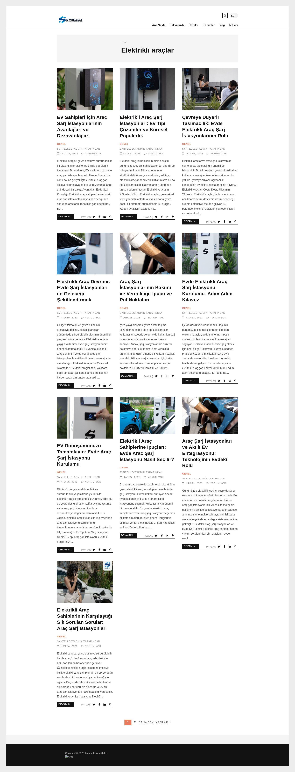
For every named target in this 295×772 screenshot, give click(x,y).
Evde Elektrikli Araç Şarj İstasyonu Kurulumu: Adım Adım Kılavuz (210, 253)
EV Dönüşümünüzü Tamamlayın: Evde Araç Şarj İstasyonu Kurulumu (85, 418)
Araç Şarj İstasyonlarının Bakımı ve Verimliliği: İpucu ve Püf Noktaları (147, 253)
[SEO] (69, 757)
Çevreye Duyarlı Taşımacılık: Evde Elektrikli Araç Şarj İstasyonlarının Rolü (210, 89)
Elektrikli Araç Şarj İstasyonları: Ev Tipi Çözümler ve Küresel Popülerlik (147, 89)
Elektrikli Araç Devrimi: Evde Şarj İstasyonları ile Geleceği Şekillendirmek (85, 253)
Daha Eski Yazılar (153, 722)
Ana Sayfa (158, 25)
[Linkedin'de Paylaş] (105, 217)
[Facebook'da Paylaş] (99, 217)
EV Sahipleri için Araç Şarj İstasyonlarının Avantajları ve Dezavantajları (85, 89)
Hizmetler (208, 25)
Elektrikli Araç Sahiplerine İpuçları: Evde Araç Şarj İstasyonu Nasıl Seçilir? (147, 415)
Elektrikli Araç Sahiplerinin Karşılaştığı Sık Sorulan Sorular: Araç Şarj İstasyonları (85, 582)
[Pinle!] (110, 217)
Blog (222, 25)
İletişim (233, 25)
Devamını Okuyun (66, 216)
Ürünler (193, 25)
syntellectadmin (69, 149)
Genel (61, 144)
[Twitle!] (94, 217)
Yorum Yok (93, 153)
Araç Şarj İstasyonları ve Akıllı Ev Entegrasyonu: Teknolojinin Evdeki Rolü (210, 415)
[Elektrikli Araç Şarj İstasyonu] (70, 24)
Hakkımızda (177, 25)
